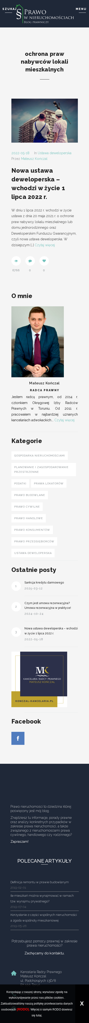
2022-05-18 (20, 153)
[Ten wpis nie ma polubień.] (44, 261)
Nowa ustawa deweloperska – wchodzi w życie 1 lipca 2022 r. (51, 631)
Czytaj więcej (45, 245)
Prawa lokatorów (49, 483)
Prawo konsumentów (32, 529)
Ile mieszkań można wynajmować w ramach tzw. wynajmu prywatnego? (42, 901)
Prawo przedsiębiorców (34, 541)
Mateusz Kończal (34, 159)
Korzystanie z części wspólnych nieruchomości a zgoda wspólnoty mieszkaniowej (43, 920)
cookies (59, 997)
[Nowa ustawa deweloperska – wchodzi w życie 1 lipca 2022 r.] (44, 120)
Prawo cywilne (27, 506)
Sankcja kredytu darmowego (44, 582)
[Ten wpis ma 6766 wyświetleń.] (16, 261)
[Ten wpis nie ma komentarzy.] (30, 261)
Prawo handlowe (28, 518)
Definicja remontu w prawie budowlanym (39, 884)
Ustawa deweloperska (54, 153)
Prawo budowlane (29, 495)
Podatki (20, 483)
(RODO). (23, 1009)
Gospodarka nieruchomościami (39, 455)
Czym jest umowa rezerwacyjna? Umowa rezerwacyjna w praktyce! (47, 606)
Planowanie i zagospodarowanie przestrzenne (41, 470)
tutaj (39, 1015)
